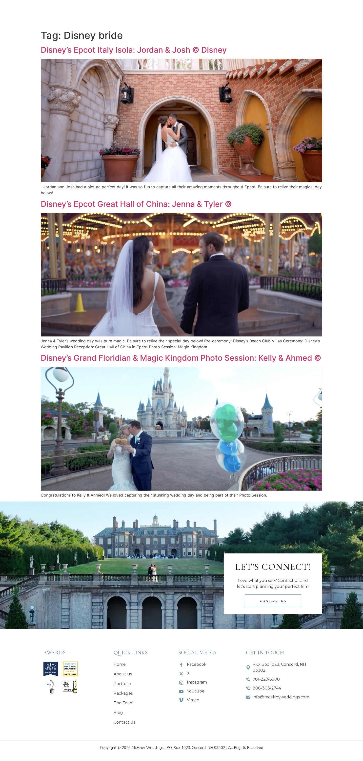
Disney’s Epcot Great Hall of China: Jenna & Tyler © (136, 204)
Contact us (299, 13)
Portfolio (94, 13)
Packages (128, 13)
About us (60, 13)
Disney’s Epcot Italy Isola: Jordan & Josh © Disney (134, 50)
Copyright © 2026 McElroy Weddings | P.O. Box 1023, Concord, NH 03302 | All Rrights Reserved (181, 747)
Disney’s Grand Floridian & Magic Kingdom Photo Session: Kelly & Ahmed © (181, 358)
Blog (266, 13)
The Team (236, 13)
